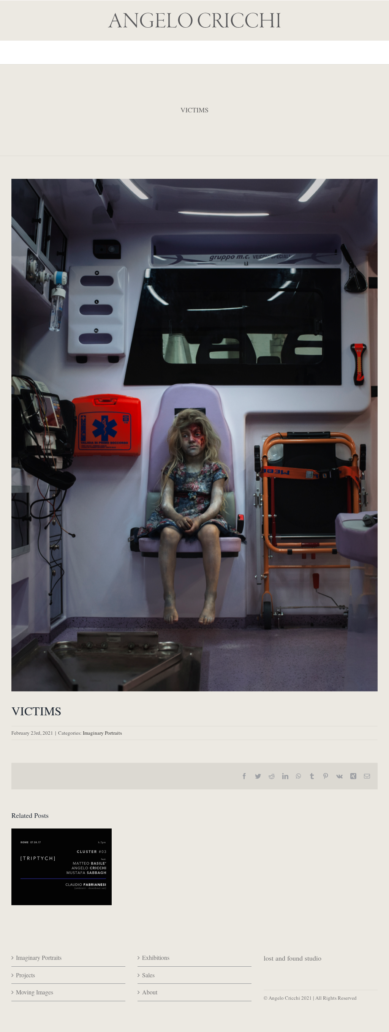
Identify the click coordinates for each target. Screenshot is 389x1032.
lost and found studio (292, 958)
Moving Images (34, 992)
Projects (25, 975)
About (149, 992)
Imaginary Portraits (102, 732)
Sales (148, 975)
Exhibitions (155, 957)
